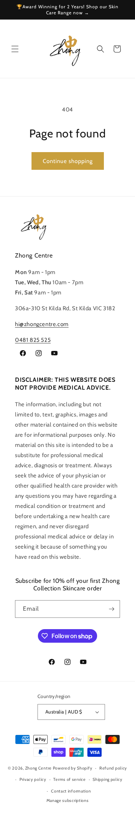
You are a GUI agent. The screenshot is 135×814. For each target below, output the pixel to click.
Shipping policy (108, 779)
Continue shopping (68, 161)
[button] (15, 49)
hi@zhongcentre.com (42, 324)
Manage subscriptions (67, 800)
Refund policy (113, 768)
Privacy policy (33, 779)
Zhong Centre (38, 768)
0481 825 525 (33, 340)
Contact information (71, 791)
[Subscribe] (111, 609)
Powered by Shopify (73, 768)
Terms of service (69, 779)
